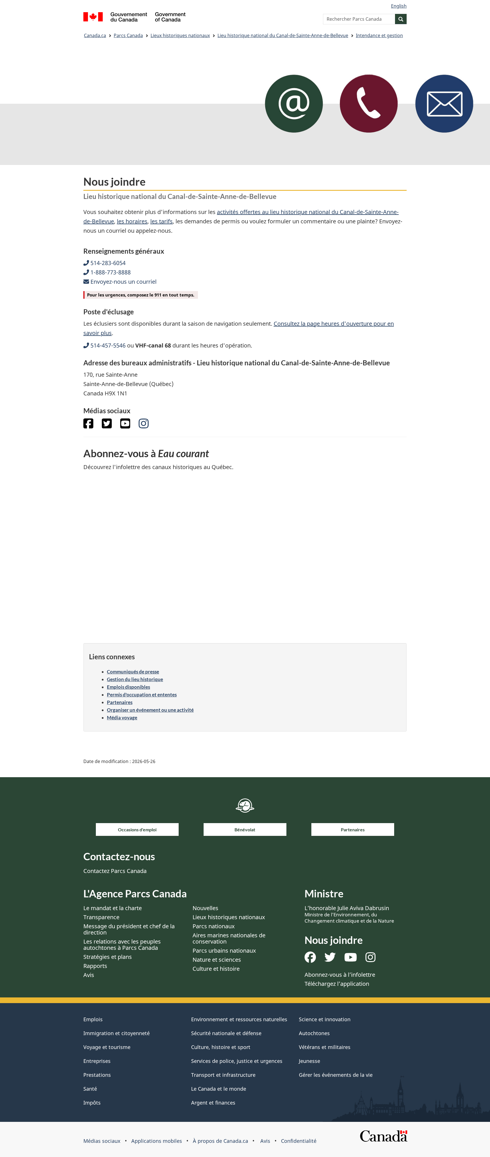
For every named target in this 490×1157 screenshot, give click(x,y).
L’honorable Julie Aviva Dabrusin (349, 914)
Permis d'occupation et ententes (142, 695)
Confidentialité (298, 1140)
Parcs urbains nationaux (224, 950)
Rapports (95, 966)
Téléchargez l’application (337, 984)
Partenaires (119, 702)
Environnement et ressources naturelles (239, 1019)
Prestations (97, 1074)
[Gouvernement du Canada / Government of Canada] (134, 17)
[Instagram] (144, 425)
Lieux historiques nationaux (180, 35)
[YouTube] (125, 425)
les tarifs (161, 221)
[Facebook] (88, 425)
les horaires (132, 221)
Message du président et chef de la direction (129, 929)
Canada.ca (95, 35)
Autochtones (314, 1033)
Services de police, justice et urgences (236, 1061)
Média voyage (122, 718)
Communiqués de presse (133, 672)
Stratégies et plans (107, 957)
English (399, 6)
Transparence (101, 917)
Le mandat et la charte (112, 908)
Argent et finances (213, 1102)
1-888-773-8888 (110, 272)
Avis (88, 975)
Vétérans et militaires (324, 1047)
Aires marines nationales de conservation (229, 938)
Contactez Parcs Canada (115, 871)
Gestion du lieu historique (135, 679)
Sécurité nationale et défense (226, 1033)
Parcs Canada (128, 35)
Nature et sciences (217, 959)
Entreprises (97, 1061)
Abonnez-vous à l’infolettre (340, 974)
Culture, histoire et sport (220, 1047)
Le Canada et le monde (218, 1088)
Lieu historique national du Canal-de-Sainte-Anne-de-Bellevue (282, 35)
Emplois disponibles (128, 687)
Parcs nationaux (214, 926)
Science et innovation (324, 1019)
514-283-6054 (107, 263)
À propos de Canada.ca (220, 1140)
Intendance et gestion (379, 35)
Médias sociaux (102, 1140)
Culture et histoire (216, 968)
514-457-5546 (107, 345)
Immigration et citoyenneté (116, 1033)
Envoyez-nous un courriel (123, 281)
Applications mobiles (156, 1140)
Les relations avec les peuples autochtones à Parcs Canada (122, 945)
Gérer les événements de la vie (336, 1074)
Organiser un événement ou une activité (150, 710)
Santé (90, 1088)
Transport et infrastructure (223, 1074)
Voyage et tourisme (106, 1047)
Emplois (93, 1019)
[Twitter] (107, 425)
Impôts (92, 1102)
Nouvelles (205, 908)
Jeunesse (309, 1061)
